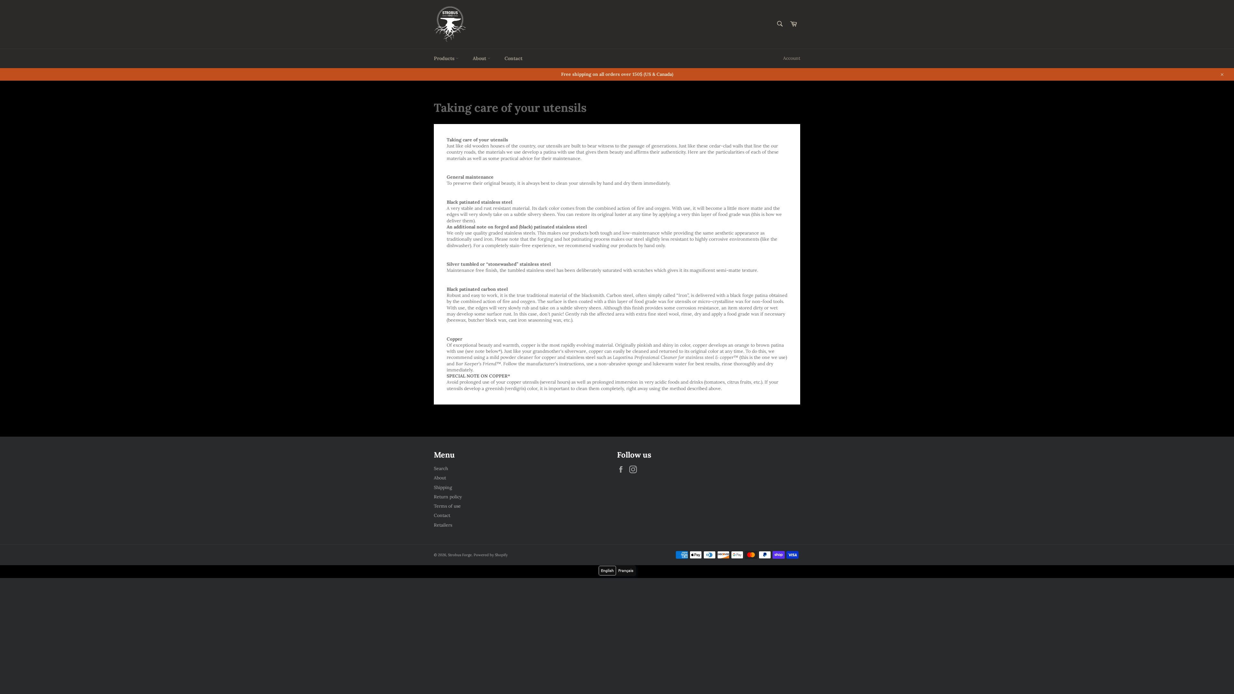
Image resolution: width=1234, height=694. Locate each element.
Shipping (443, 487)
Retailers (443, 525)
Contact (514, 58)
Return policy (448, 497)
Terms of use (447, 506)
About (480, 58)
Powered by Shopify (491, 555)
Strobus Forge (460, 555)
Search (441, 468)
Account (791, 58)
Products (445, 58)
